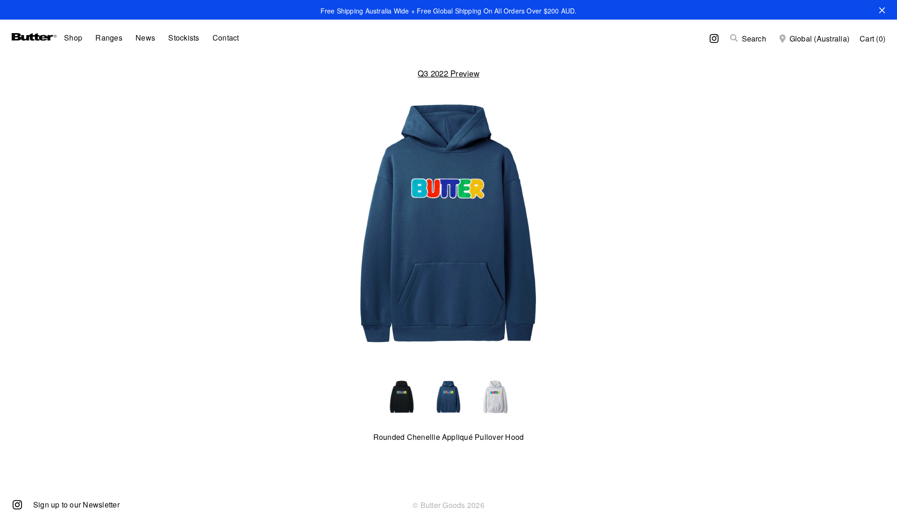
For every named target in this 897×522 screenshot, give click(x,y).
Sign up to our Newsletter (76, 504)
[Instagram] (17, 504)
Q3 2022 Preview (448, 73)
